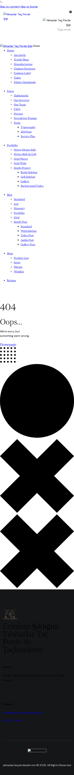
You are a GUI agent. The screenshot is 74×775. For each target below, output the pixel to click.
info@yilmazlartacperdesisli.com (23, 713)
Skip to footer (29, 6)
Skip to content (10, 6)
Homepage (8, 344)
